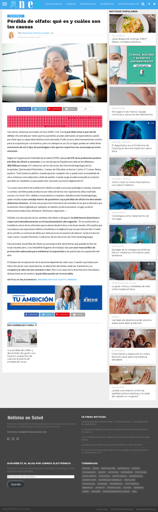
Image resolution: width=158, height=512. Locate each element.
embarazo (88, 488)
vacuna (127, 488)
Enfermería (126, 472)
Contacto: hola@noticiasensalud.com (27, 431)
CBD (134, 492)
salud (96, 468)
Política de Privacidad (122, 509)
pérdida (72, 279)
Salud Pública (53, 4)
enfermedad (116, 484)
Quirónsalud (135, 476)
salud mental (89, 476)
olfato (62, 279)
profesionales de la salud (116, 492)
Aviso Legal (102, 509)
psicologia (104, 476)
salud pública (120, 476)
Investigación (88, 4)
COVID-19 (135, 468)
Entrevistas (107, 4)
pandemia (102, 484)
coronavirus (89, 472)
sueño (86, 492)
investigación (108, 468)
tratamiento (131, 484)
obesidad (138, 488)
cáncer (102, 472)
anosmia (43, 279)
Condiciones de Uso (146, 509)
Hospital (100, 488)
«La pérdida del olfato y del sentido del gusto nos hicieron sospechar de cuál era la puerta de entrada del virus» (21, 356)
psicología (140, 472)
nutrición (113, 472)
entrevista (123, 468)
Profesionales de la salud (134, 4)
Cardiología (89, 484)
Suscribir (16, 484)
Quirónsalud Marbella (110, 480)
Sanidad (71, 4)
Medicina (95, 492)
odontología (114, 488)
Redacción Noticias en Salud (36, 33)
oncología (129, 480)
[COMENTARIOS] (85, 108)
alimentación (89, 480)
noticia (52, 279)
